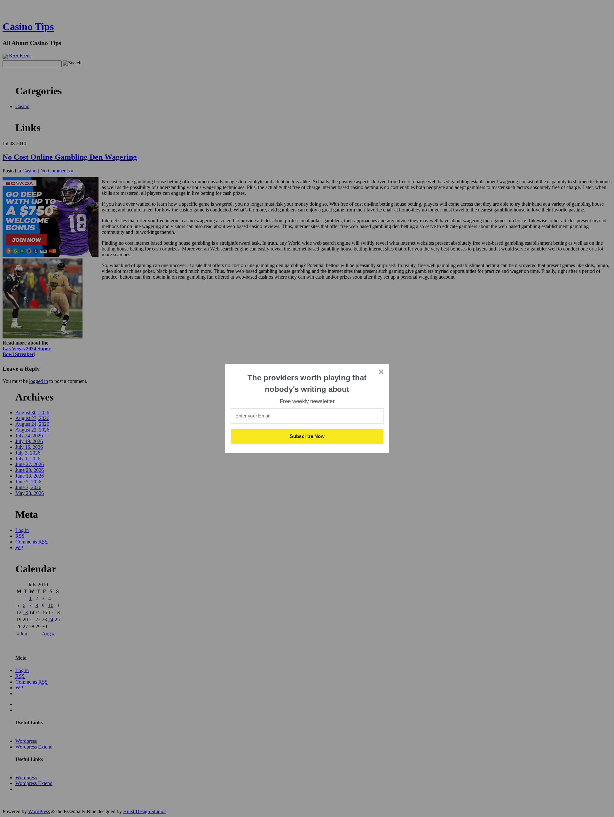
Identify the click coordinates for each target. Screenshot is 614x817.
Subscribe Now (307, 436)
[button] (307, 383)
